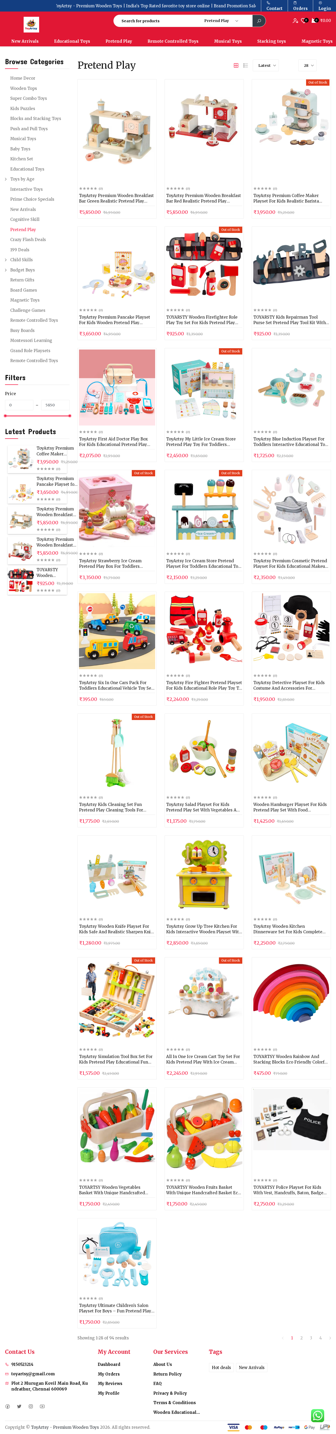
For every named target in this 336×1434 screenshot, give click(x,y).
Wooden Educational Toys (177, 1412)
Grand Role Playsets (30, 350)
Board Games (23, 290)
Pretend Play (119, 41)
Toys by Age (22, 179)
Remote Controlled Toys (173, 41)
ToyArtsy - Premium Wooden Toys (65, 1427)
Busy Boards (22, 330)
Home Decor (22, 78)
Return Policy (167, 1374)
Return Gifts (22, 279)
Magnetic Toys (25, 300)
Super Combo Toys (28, 98)
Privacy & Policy (170, 1393)
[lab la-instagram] (30, 1406)
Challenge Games (27, 310)
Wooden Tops (23, 88)
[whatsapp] (317, 1415)
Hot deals (221, 1367)
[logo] (46, 24)
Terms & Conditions (174, 1402)
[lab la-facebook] (7, 1406)
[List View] (246, 65)
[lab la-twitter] (19, 1406)
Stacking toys (271, 41)
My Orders (109, 1374)
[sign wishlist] (296, 21)
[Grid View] (236, 65)
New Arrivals (25, 41)
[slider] (5, 416)
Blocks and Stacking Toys (35, 118)
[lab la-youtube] (42, 1406)
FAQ (157, 1383)
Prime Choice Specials (32, 199)
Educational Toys (72, 41)
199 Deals (19, 249)
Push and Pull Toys (29, 128)
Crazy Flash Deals (28, 239)
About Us (162, 1364)
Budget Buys (22, 270)
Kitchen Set (21, 158)
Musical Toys (228, 41)
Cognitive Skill (24, 219)
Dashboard (109, 1364)
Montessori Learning (31, 340)
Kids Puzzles (22, 108)
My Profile (108, 1393)
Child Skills (21, 259)
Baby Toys (20, 148)
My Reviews (110, 1383)
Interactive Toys (26, 189)
